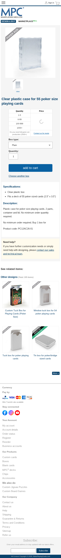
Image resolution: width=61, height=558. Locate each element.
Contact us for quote (41, 133)
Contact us (7, 502)
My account (8, 425)
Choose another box (19, 176)
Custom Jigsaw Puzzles (14, 487)
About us (6, 506)
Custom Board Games (13, 491)
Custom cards (9, 457)
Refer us (6, 535)
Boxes (5, 461)
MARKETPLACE (27, 21)
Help (4, 510)
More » (56, 373)
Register (6, 437)
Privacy (6, 526)
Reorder (6, 442)
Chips (5, 474)
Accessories (8, 478)
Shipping (6, 514)
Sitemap (6, 531)
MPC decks (9, 470)
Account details (10, 429)
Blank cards (8, 465)
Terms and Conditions (13, 522)
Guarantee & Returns (13, 518)
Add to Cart (30, 168)
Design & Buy (8, 21)
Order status (8, 433)
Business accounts (12, 446)
